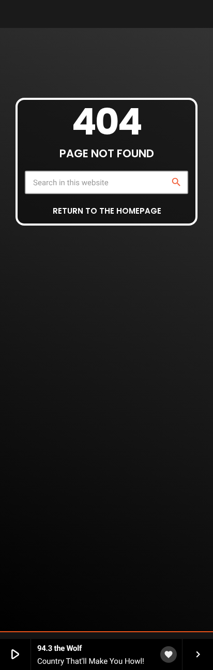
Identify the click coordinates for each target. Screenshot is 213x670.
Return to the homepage (107, 210)
